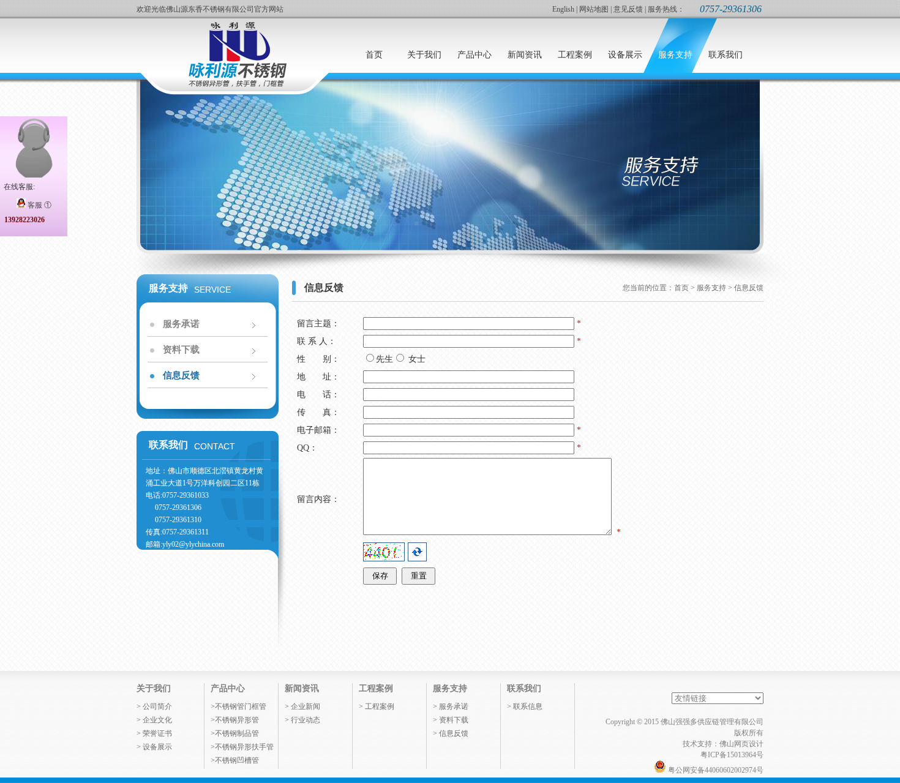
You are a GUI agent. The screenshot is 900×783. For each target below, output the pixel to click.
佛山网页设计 (741, 744)
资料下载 (181, 349)
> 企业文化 (154, 720)
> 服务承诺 (450, 706)
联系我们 (524, 688)
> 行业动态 (302, 720)
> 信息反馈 (450, 733)
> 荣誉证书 (154, 733)
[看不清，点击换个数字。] (417, 551)
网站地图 (594, 9)
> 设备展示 (154, 747)
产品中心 (228, 688)
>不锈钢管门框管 (238, 706)
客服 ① (38, 205)
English (563, 9)
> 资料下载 (450, 720)
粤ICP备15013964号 (731, 755)
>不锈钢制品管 (235, 733)
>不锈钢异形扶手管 (242, 747)
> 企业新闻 (302, 706)
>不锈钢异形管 (235, 720)
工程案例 (376, 688)
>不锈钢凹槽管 (235, 760)
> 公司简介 (154, 706)
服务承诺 (181, 324)
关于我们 (154, 688)
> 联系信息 (524, 706)
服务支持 (450, 688)
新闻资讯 (302, 688)
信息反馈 (181, 375)
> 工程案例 (376, 706)
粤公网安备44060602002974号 (714, 770)
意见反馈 (628, 9)
